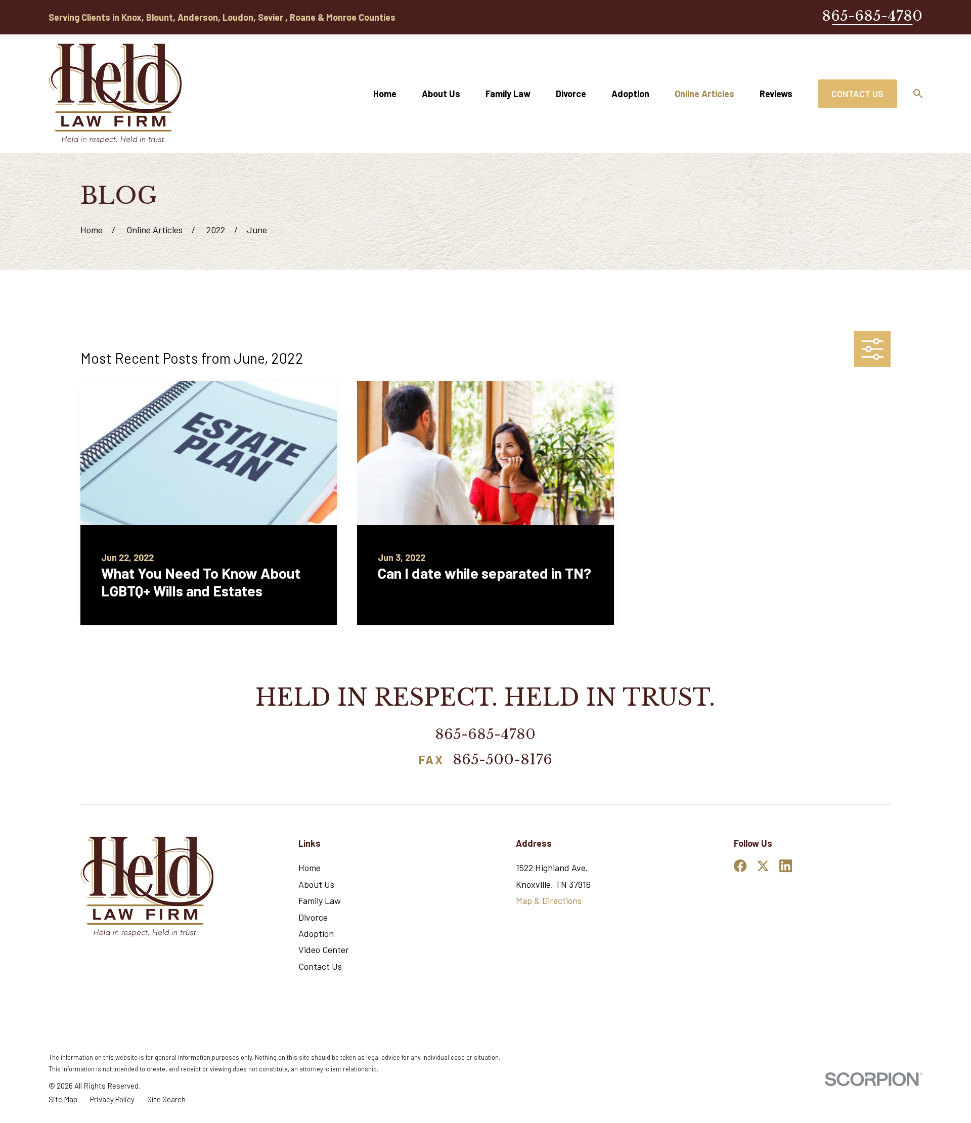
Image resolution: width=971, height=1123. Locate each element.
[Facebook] (740, 865)
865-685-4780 (872, 16)
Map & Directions (549, 900)
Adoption (316, 933)
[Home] (115, 94)
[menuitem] (63, 1099)
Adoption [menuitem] (630, 93)
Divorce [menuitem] (571, 93)
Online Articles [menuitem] (704, 93)
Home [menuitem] (384, 93)
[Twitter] (763, 865)
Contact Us (857, 93)
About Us (316, 884)
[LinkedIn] (785, 865)
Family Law (319, 900)
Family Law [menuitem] (508, 93)
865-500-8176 (502, 760)
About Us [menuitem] (441, 93)
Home (309, 867)
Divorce (313, 917)
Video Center (323, 949)
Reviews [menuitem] (776, 93)
